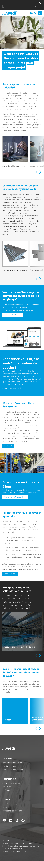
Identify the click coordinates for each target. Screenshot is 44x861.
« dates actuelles (10, 574)
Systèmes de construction (12, 762)
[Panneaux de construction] (15, 258)
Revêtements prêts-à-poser (12, 769)
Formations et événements (12, 811)
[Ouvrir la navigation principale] (40, 13)
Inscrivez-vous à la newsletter (15, 497)
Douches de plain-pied (11, 766)
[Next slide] (40, 172)
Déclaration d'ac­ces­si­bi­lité (12, 851)
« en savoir (8, 445)
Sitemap (27, 851)
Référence (6, 790)
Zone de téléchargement (11, 804)
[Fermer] (40, 3)
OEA (24, 841)
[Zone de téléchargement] (15, 152)
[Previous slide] (36, 172)
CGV (13, 841)
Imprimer (5, 841)
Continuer (38, 7)
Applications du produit (11, 783)
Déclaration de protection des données (17, 843)
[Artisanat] (15, 711)
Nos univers (6, 787)
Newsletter (6, 807)
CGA (19, 841)
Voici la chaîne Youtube (12, 314)
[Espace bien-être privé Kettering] (22, 631)
